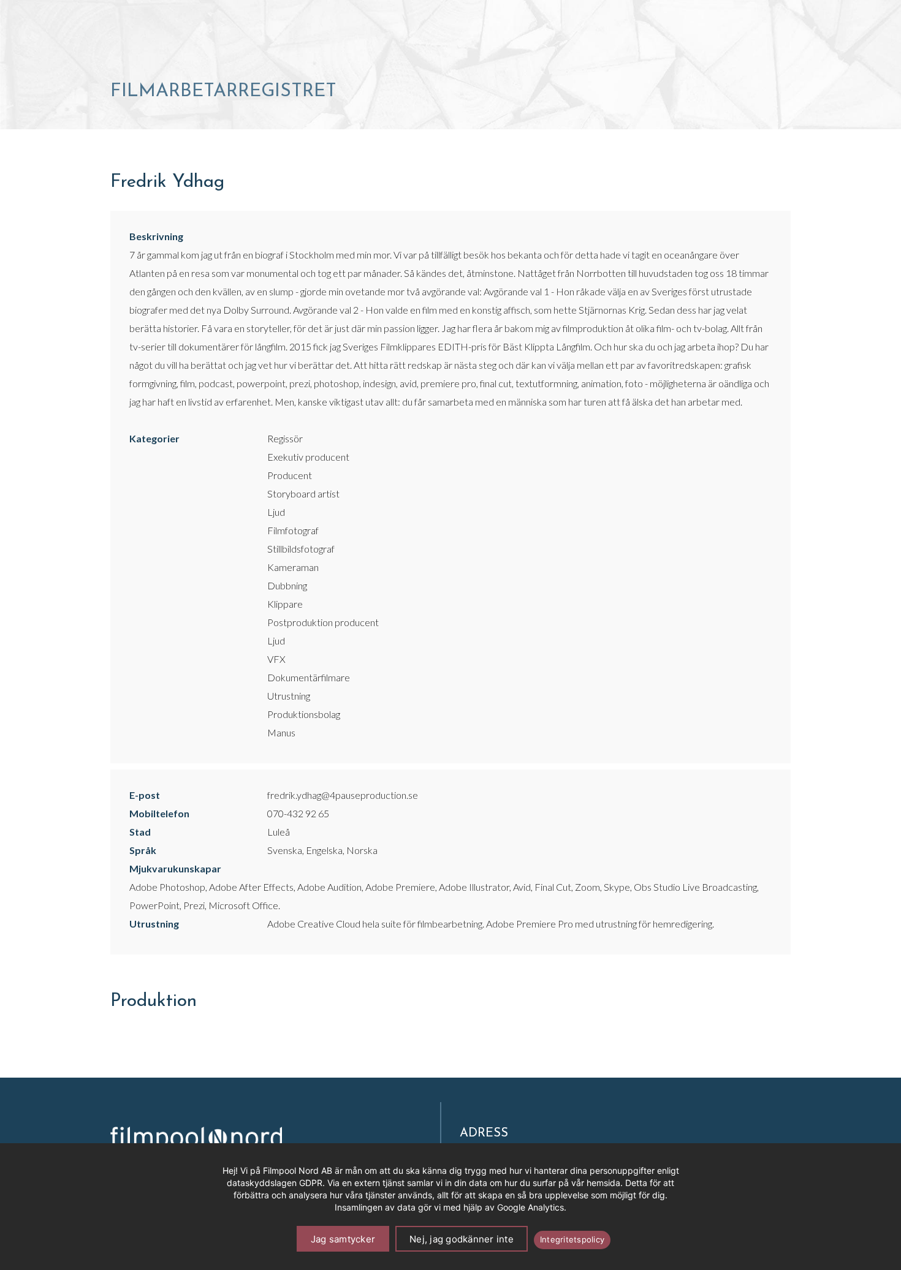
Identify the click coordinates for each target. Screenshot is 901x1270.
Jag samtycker (343, 1239)
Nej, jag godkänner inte (461, 1239)
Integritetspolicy (572, 1239)
